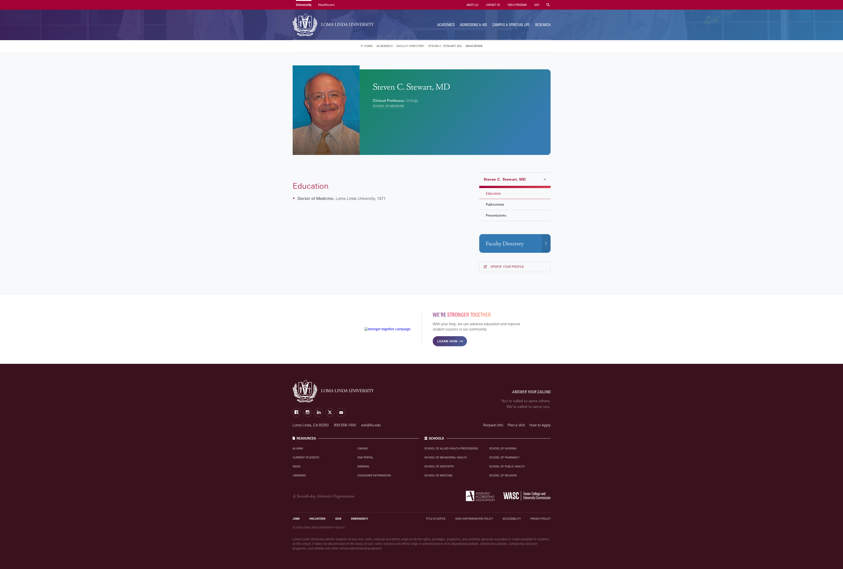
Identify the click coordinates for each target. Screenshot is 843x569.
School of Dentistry (439, 466)
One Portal (365, 457)
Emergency (359, 518)
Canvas (362, 448)
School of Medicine (388, 106)
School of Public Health (507, 466)
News (296, 466)
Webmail (363, 466)
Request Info (493, 425)
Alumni (298, 448)
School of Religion (503, 475)
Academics (446, 24)
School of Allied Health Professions (451, 448)
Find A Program (517, 5)
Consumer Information (374, 475)
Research (543, 24)
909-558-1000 (345, 425)
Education (493, 193)
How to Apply (540, 425)
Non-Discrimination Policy (474, 518)
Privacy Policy (540, 518)
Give (536, 5)
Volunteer (317, 518)
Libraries (299, 475)
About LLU (472, 5)
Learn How (447, 341)
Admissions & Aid (473, 24)
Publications (495, 204)
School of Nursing (503, 448)
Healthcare (326, 5)
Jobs (296, 518)
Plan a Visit (516, 425)
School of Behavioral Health (445, 457)
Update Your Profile (507, 266)
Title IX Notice (436, 518)
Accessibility (512, 518)
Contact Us (492, 5)
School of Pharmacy (504, 457)
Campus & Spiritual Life (511, 24)
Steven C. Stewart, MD (505, 179)
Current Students (306, 457)
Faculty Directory (505, 243)
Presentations (496, 215)
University (304, 5)
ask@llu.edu (371, 425)
